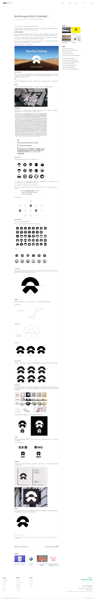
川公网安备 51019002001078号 (14, 598)
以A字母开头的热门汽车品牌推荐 (67, 53)
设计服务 (18, 19)
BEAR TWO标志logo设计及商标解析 (68, 58)
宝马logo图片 (31, 564)
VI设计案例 (64, 34)
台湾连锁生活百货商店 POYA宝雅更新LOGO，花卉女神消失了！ (53, 565)
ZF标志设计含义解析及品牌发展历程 (68, 67)
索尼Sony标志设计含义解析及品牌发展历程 (69, 65)
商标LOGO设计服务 (23, 19)
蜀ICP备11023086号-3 (6, 598)
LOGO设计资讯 (28, 19)
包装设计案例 (74, 42)
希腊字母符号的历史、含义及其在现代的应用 (69, 50)
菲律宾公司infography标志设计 (20, 564)
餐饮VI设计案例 (64, 42)
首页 (15, 19)
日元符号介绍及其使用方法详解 (67, 48)
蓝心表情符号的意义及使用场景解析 (68, 63)
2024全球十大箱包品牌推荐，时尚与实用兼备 (70, 60)
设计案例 (17, 577)
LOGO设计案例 (74, 34)
